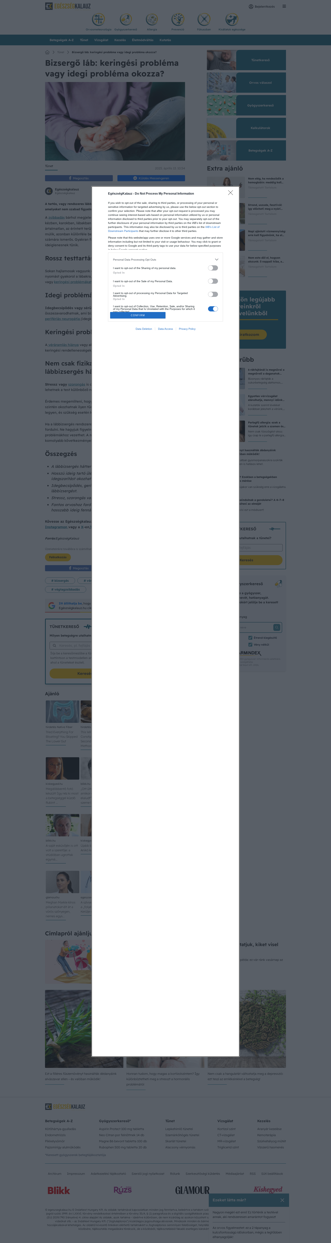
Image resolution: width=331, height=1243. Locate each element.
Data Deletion (144, 328)
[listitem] (165, 260)
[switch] (213, 268)
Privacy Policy (187, 328)
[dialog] (165, 621)
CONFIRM (138, 315)
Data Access (165, 328)
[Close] (231, 193)
